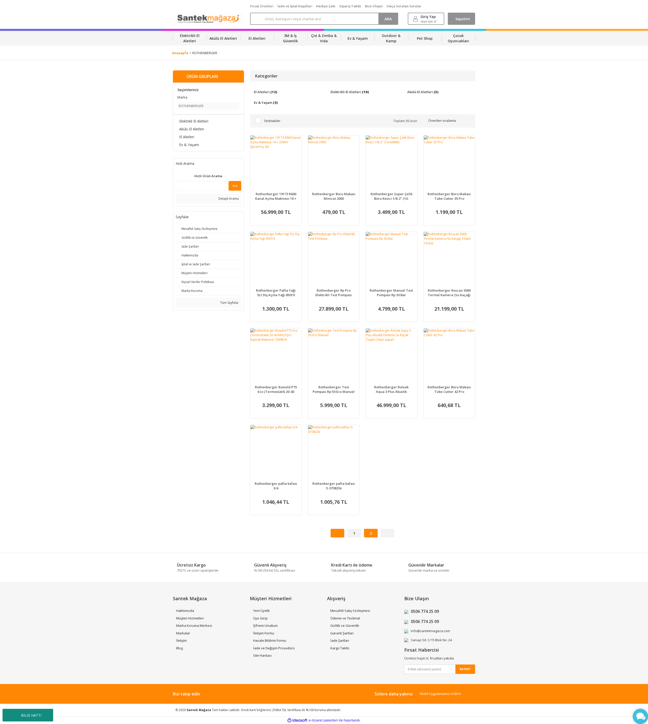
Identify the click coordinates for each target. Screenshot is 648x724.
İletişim (181, 640)
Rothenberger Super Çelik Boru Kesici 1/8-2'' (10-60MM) (391, 196)
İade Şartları (339, 640)
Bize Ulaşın (374, 6)
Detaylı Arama (228, 198)
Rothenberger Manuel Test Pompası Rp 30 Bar (391, 292)
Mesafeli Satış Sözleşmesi (350, 610)
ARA (388, 18)
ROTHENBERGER (204, 53)
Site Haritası (262, 655)
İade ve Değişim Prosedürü (274, 648)
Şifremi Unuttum (265, 625)
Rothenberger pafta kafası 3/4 (276, 485)
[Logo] (208, 18)
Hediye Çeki (325, 6)
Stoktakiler (272, 120)
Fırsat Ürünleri (262, 6)
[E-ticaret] (323, 720)
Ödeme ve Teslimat (345, 618)
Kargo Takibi (339, 648)
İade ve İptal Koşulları (294, 6)
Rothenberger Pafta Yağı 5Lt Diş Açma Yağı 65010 (276, 292)
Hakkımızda (185, 610)
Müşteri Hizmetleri (190, 618)
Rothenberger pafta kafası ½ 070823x (333, 485)
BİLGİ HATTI (31, 715)
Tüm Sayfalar (229, 302)
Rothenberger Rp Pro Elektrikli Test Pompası (333, 292)
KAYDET (465, 669)
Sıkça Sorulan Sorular (404, 6)
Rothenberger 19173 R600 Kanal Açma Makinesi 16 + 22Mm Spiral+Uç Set (275, 196)
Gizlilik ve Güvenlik (344, 625)
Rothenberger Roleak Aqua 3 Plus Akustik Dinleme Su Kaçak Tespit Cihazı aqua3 (391, 389)
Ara (234, 186)
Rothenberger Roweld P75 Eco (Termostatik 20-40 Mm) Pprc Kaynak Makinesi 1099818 (275, 389)
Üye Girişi (260, 618)
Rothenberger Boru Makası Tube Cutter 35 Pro (449, 196)
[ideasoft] (297, 720)
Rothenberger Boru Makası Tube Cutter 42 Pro (449, 389)
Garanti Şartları (342, 633)
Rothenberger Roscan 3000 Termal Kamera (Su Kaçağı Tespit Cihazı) (449, 292)
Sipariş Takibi (350, 6)
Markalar (183, 633)
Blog (179, 648)
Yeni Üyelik (261, 610)
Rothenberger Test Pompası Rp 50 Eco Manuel (334, 389)
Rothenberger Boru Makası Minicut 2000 (333, 196)
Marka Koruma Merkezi (194, 625)
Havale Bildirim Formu (269, 640)
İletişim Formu (263, 633)
